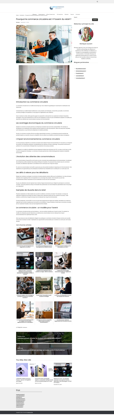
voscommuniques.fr (20, 404)
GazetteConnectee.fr (20, 394)
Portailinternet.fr (79, 73)
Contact (78, 14)
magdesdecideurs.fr (20, 401)
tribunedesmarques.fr (20, 398)
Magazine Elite (30, 412)
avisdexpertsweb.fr (20, 402)
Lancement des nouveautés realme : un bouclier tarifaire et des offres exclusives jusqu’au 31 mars (44, 380)
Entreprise (60, 14)
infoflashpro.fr (19, 397)
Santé (72, 14)
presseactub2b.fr (19, 406)
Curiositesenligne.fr (80, 78)
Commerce (42, 14)
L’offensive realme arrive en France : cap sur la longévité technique (23, 380)
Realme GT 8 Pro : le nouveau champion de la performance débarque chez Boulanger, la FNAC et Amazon (63, 380)
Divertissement (51, 14)
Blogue (35, 14)
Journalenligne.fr (80, 75)
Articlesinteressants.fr (81, 71)
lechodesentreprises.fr (20, 400)
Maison (67, 14)
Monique (18, 22)
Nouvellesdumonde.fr (81, 68)
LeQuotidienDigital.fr (20, 395)
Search (75, 17)
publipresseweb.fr (19, 405)
